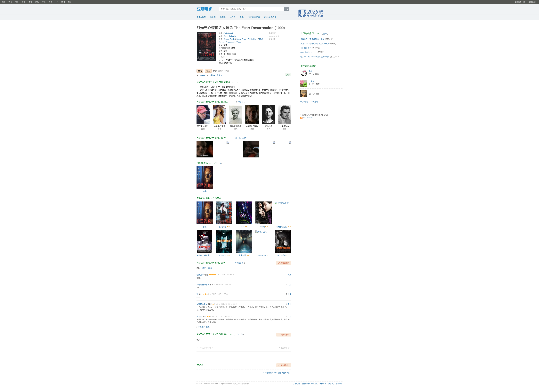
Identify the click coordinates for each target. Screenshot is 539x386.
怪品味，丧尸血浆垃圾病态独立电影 (315, 57)
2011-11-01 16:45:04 (225, 275)
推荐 (288, 75)
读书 (10, 2)
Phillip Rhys (253, 39)
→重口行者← (202, 304)
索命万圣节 (262, 255)
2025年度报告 (270, 17)
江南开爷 (200, 275)
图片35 (238, 138)
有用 (289, 275)
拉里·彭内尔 (284, 126)
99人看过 (304, 102)
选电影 (213, 17)
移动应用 (339, 384)
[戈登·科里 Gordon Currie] (268, 114)
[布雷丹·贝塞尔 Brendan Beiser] (252, 114)
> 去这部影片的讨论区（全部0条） (277, 373)
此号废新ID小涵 (203, 285)
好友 (210, 268)
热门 (198, 268)
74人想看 (314, 102)
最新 (204, 268)
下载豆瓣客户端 (519, 2)
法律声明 (322, 384)
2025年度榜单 (254, 17)
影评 (242, 17)
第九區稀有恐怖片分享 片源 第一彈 (314, 43)
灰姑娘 (262, 227)
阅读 (50, 2)
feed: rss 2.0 (307, 118)
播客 (30, 2)
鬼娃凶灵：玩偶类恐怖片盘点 (312, 39)
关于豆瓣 (296, 384)
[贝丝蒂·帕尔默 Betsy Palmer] (235, 114)
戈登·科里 (268, 126)
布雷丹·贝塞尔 (252, 126)
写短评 (202, 75)
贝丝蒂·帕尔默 (236, 126)
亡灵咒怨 (222, 255)
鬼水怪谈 (242, 255)
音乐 (23, 2)
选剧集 (223, 17)
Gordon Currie (229, 39)
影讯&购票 (201, 17)
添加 (244, 138)
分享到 (220, 75)
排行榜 (233, 17)
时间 (63, 2)
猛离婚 (311, 81)
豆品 (69, 2)
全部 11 (240, 102)
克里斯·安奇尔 (203, 126)
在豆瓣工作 (306, 384)
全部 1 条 (239, 334)
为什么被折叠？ (284, 348)
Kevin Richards (229, 36)
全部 (325, 34)
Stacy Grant (241, 39)
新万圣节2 (282, 255)
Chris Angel (228, 33)
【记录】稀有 (305, 48)
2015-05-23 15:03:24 (229, 304)
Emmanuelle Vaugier (234, 42)
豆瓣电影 (207, 9)
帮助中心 (331, 384)
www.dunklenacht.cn (308, 52)
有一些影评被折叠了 (205, 348)
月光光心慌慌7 (282, 227)
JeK (310, 71)
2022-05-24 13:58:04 (223, 316)
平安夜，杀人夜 (203, 255)
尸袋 (242, 227)
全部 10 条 (239, 263)
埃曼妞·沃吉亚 (219, 126)
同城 (37, 2)
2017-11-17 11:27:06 (220, 294)
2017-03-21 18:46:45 (222, 285)
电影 (17, 2)
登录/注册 (532, 2)
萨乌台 (199, 316)
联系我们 (314, 384)
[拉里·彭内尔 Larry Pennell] (284, 114)
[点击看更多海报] (206, 47)
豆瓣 (3, 2)
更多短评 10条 (204, 327)
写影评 (212, 75)
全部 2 (218, 163)
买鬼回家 (222, 227)
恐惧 (204, 191)
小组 (43, 2)
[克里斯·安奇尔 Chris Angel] (203, 114)
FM (57, 2)
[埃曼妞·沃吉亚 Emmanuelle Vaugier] (219, 114)
